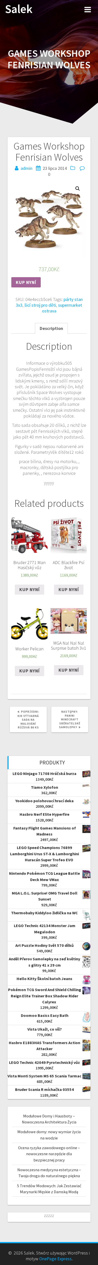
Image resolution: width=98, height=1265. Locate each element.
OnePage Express (55, 1258)
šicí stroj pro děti (40, 305)
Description (51, 328)
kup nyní (26, 282)
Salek (18, 9)
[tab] (51, 328)
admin (26, 168)
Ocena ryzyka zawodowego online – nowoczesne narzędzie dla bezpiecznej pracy (49, 1153)
